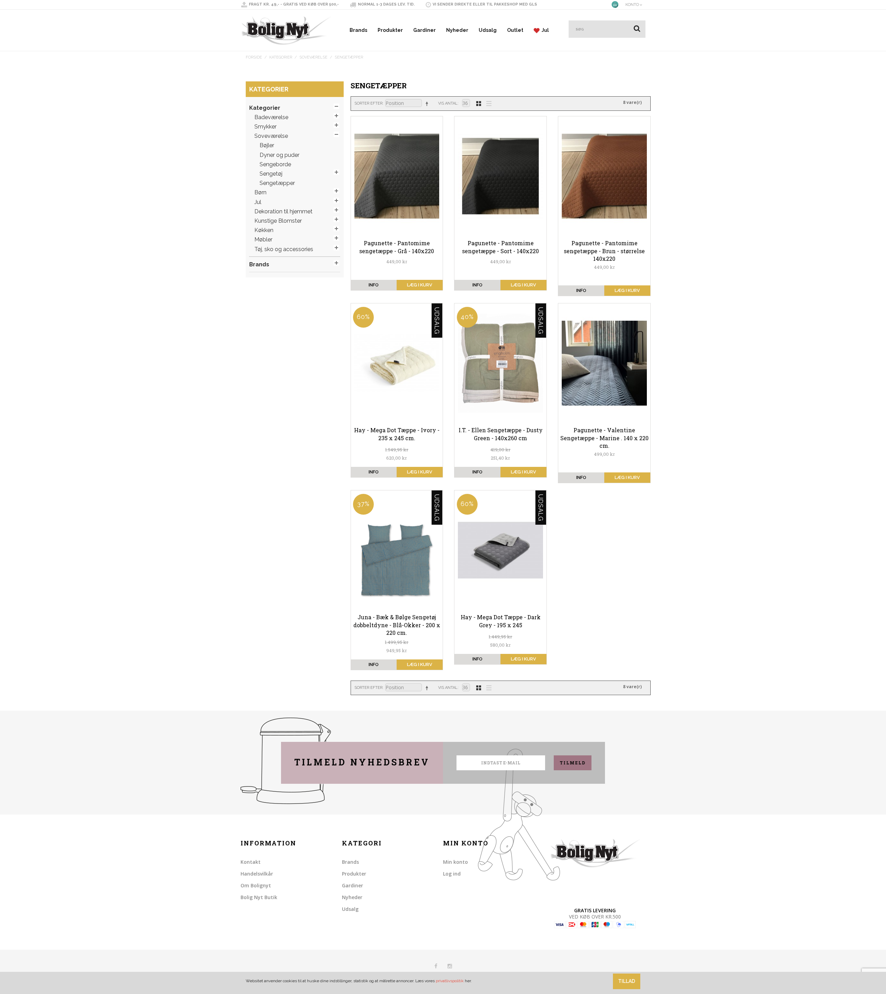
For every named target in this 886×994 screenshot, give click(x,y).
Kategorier (280, 57)
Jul (544, 30)
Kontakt (251, 862)
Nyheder (457, 30)
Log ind (452, 873)
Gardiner (424, 30)
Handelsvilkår (257, 873)
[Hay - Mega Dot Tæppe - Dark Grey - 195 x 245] (500, 550)
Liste (486, 102)
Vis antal (448, 103)
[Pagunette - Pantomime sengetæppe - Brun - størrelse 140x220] (604, 176)
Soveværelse (313, 57)
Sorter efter (368, 103)
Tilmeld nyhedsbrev (362, 762)
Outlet (515, 30)
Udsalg (488, 30)
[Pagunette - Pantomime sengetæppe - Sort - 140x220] (500, 176)
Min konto (455, 862)
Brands (358, 30)
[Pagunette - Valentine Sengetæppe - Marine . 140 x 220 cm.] (604, 363)
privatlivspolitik (450, 980)
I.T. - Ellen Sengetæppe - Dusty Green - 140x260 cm (501, 433)
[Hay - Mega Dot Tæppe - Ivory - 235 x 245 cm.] (397, 363)
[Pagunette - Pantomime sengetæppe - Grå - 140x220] (397, 176)
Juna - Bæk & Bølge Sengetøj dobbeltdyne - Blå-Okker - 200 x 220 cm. (396, 624)
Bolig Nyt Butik (259, 897)
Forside (254, 57)
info (374, 284)
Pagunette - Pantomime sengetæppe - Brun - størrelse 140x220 (604, 250)
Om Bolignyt (256, 885)
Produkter (390, 30)
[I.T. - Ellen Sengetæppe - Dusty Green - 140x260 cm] (500, 363)
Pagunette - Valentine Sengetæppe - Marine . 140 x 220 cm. (604, 437)
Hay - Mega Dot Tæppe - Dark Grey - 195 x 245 (501, 620)
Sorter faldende (428, 103)
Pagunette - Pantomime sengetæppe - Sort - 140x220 (500, 246)
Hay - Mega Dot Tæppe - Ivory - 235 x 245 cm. (397, 433)
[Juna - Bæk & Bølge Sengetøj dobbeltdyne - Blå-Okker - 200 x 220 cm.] (397, 550)
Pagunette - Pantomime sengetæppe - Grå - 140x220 (396, 246)
